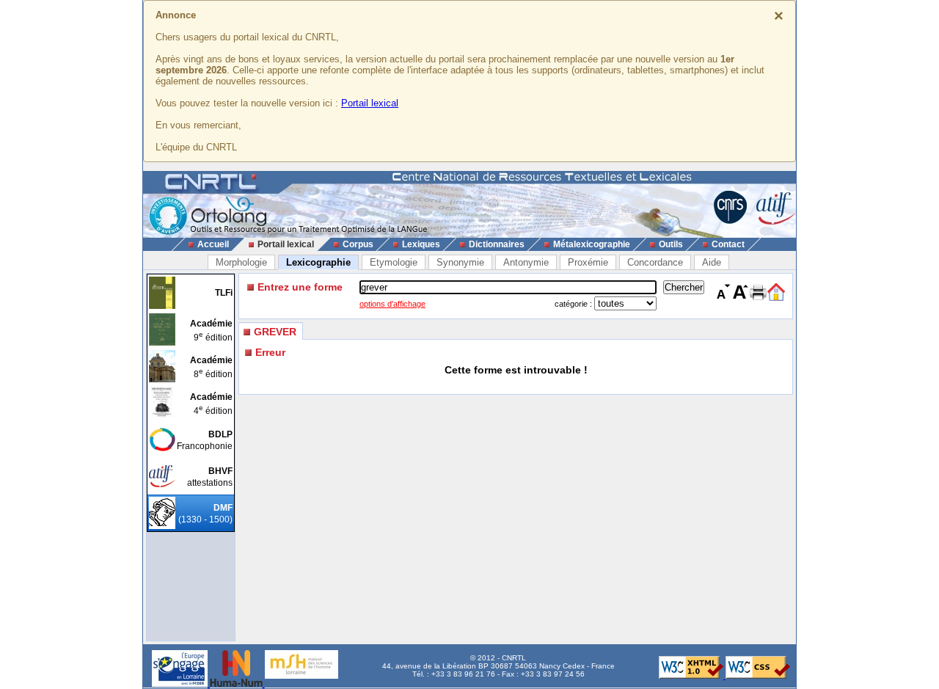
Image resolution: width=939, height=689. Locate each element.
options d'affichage (392, 303)
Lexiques (421, 244)
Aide (711, 262)
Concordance (655, 262)
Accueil (213, 244)
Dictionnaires (497, 244)
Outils (671, 244)
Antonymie (526, 262)
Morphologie (241, 262)
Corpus (358, 244)
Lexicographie (318, 262)
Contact (728, 244)
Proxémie (588, 262)
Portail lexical (369, 103)
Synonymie (460, 262)
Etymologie (393, 262)
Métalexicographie (591, 244)
